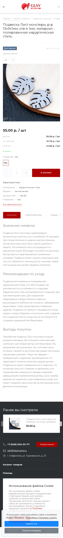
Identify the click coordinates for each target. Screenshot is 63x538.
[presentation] (60, 215)
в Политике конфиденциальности (25, 509)
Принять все (31, 524)
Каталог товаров (12, 464)
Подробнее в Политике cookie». (41, 517)
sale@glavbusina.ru (17, 450)
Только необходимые (31, 530)
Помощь (7, 473)
